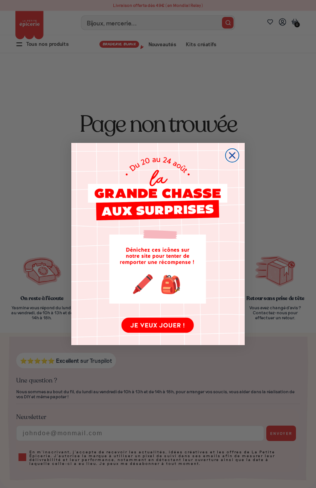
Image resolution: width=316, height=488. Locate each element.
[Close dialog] (232, 155)
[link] (158, 244)
